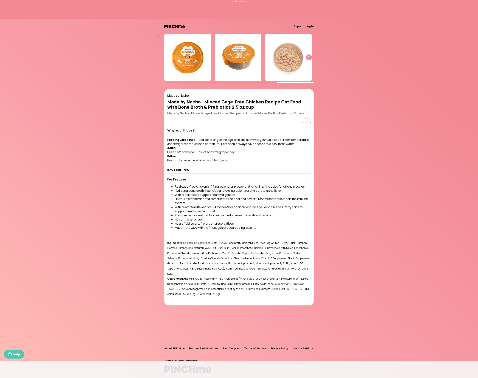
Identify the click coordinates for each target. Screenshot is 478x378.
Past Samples (231, 348)
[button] (309, 57)
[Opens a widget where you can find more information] (14, 354)
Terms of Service (255, 348)
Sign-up (299, 26)
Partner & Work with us (203, 348)
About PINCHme (174, 348)
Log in (310, 26)
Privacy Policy (279, 348)
